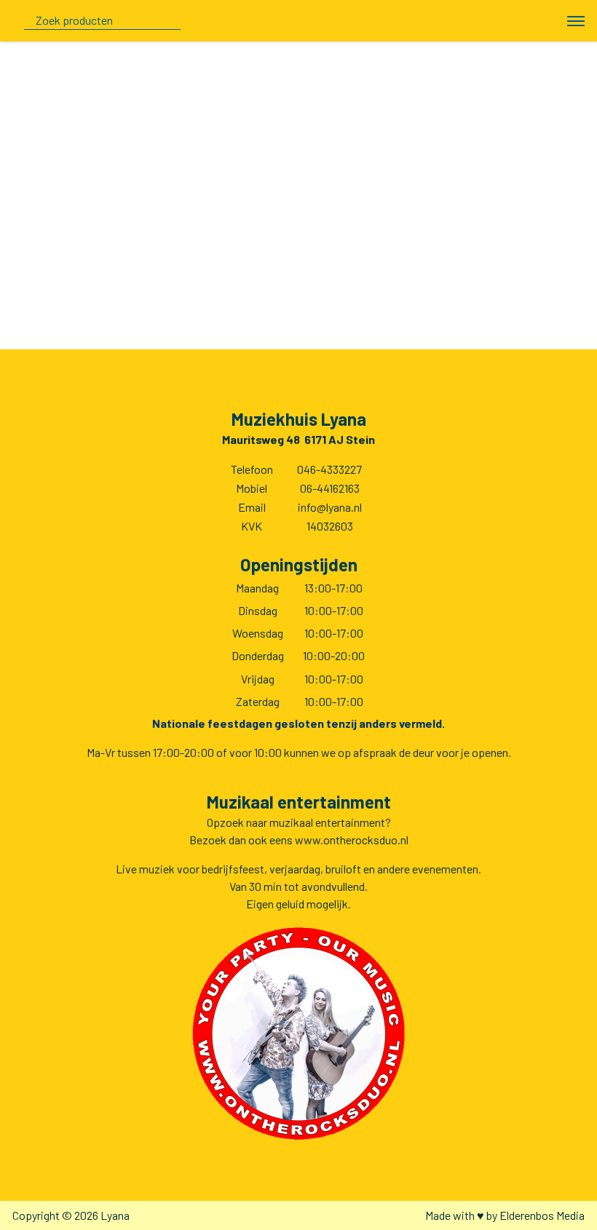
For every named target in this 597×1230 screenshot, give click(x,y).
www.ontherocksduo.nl (351, 839)
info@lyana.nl (330, 507)
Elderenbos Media (542, 1215)
